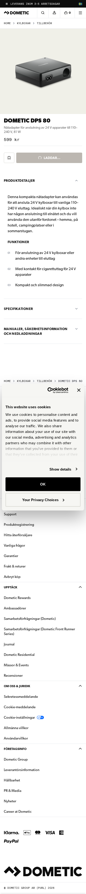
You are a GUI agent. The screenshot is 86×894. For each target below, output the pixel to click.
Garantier (11, 556)
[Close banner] (79, 390)
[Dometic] (16, 12)
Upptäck (10, 587)
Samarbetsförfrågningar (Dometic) (30, 619)
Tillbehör (44, 23)
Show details (60, 469)
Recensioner (13, 675)
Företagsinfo (15, 749)
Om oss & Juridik (17, 686)
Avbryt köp (12, 577)
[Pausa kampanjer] (7, 4)
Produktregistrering (19, 524)
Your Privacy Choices (40, 500)
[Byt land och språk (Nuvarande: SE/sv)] (80, 4)
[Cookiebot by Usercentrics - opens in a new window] (50, 390)
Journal (9, 644)
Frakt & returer (15, 566)
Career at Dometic (33, 811)
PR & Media (27, 790)
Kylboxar (24, 23)
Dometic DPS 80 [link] (70, 381)
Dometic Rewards (17, 598)
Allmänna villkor (16, 728)
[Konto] (54, 13)
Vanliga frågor (14, 545)
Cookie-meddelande (20, 707)
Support (10, 514)
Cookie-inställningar (19, 717)
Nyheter (25, 801)
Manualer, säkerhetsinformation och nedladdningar (36, 331)
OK (43, 484)
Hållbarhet (12, 780)
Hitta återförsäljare (18, 535)
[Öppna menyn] (80, 13)
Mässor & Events (16, 665)
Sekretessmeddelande (21, 696)
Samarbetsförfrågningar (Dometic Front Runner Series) (39, 631)
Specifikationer (18, 309)
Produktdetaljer (19, 180)
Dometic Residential (34, 654)
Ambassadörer (15, 608)
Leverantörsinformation (21, 770)
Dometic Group (31, 759)
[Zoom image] (43, 71)
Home (7, 23)
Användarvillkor (16, 738)
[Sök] (42, 13)
